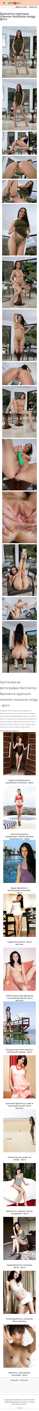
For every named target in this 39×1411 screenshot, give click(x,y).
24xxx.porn (15, 1380)
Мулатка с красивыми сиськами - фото (19, 1373)
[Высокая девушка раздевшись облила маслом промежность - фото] (19, 807)
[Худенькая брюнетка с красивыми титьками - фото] (19, 754)
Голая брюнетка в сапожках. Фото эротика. (19, 1320)
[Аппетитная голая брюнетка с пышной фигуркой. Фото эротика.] (19, 969)
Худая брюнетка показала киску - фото (19, 1266)
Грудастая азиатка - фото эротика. (19, 942)
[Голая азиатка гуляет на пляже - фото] (19, 1131)
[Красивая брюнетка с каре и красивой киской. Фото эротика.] (19, 1077)
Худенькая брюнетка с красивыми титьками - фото (19, 781)
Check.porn (24, 1380)
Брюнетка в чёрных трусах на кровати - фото (19, 1212)
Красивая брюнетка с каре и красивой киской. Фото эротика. (19, 1105)
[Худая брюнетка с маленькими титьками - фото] (19, 861)
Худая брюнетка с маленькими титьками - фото (19, 890)
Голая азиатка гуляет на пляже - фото (19, 1158)
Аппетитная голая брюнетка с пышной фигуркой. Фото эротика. (19, 998)
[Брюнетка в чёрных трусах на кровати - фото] (19, 1184)
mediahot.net (19, 1400)
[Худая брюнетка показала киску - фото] (19, 1238)
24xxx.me (33, 7)
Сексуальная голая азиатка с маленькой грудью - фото (19, 1050)
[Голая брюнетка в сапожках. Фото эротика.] (19, 1292)
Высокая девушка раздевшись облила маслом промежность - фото (19, 836)
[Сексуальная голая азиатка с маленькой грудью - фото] (19, 1023)
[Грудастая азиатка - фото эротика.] (19, 915)
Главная (19, 1408)
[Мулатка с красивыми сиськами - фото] (19, 1346)
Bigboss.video (21, 7)
